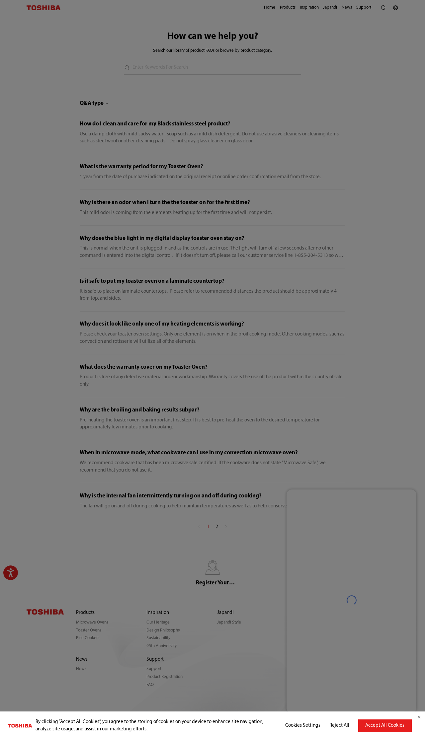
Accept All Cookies (384, 725)
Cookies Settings (302, 725)
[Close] (419, 717)
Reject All (339, 725)
